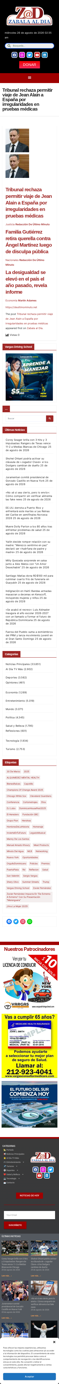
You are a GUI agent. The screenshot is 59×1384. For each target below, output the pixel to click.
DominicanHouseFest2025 (32, 808)
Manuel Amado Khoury (18, 845)
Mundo (10, 709)
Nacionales (12, 260)
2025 (26, 771)
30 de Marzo (13, 771)
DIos (43, 802)
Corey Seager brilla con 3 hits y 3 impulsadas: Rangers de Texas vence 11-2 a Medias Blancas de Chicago (28, 443)
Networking (42, 851)
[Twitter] (30, 55)
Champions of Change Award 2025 (25, 789)
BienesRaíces (13, 783)
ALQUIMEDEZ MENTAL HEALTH (23, 777)
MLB (29, 851)
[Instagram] (22, 55)
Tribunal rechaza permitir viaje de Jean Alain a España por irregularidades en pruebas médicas (29, 202)
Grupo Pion (12, 820)
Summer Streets (30, 882)
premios (45, 863)
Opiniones (12, 682)
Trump (46, 882)
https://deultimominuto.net (21, 307)
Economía (11, 300)
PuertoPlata (13, 869)
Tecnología (12, 740)
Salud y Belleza (15, 725)
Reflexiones (13, 730)
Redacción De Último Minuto (32, 224)
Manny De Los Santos (18, 839)
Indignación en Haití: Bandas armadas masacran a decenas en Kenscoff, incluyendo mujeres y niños (28, 594)
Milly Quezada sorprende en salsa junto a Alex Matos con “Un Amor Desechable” (26, 564)
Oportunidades (30, 857)
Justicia (10, 224)
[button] (54, 1341)
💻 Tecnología (9, 1178)
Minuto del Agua (15, 851)
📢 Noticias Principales (13, 1154)
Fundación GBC (30, 814)
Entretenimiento (15, 700)
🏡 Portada (8, 1150)
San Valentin (13, 875)
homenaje (38, 826)
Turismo (10, 749)
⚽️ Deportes (9, 1170)
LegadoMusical (37, 832)
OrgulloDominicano (16, 863)
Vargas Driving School (18, 888)
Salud (45, 869)
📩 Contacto (8, 1182)
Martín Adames (27, 300)
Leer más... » (7, 1276)
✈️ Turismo (8, 1166)
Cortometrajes (30, 802)
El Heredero (13, 814)
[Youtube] (37, 55)
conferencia (13, 802)
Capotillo (28, 783)
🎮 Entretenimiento (12, 1162)
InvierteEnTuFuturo (16, 832)
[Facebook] (14, 55)
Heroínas (26, 820)
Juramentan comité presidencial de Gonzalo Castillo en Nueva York (12, 1306)
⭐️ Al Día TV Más (11, 1158)
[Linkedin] (45, 55)
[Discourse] (29, 921)
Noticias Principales (18, 664)
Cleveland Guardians (40, 796)
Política (10, 717)
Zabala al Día (34, 328)
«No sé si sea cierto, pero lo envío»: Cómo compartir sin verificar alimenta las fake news (29, 496)
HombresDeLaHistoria (18, 826)
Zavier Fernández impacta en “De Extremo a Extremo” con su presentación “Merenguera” (28, 896)
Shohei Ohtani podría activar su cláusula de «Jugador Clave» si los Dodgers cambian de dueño (27, 462)
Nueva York (13, 857)
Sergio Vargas (30, 875)
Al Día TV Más (14, 669)
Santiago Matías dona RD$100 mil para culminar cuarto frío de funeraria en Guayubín (29, 579)
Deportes (11, 677)
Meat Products (41, 845)
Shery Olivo (13, 882)
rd (23, 869)
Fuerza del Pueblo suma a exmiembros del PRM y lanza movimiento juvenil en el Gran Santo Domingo (29, 635)
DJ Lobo (11, 808)
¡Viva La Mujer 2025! (17, 906)
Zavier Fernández (42, 888)
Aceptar (29, 1376)
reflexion (34, 869)
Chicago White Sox (16, 796)
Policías (34, 863)
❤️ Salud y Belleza (11, 1174)
